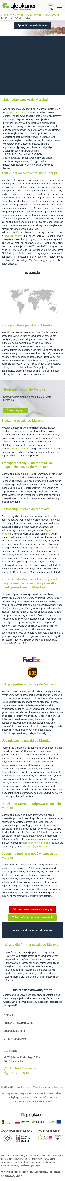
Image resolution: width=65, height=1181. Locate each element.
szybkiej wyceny (13, 236)
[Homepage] (25, 6)
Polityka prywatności (19, 1097)
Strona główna (9, 1093)
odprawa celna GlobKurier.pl (35, 842)
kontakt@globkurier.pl (24, 1068)
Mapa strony (19, 1101)
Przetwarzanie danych (40, 1101)
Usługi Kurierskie (15, 1031)
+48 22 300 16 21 (21, 1072)
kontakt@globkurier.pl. (36, 846)
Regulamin (26, 1093)
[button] (52, 6)
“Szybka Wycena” (17, 112)
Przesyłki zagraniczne (18, 1023)
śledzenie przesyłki (19, 448)
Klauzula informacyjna (45, 1097)
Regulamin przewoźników (48, 1093)
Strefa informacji (15, 1039)
